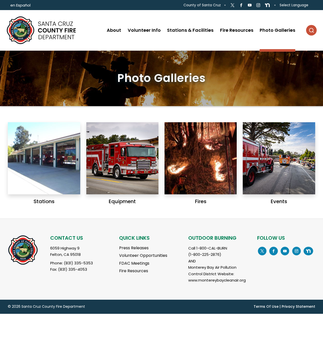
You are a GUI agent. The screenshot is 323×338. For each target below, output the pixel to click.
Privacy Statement (298, 306)
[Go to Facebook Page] (241, 5)
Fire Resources (133, 271)
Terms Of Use (266, 306)
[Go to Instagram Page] (258, 5)
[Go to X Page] (232, 5)
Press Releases (134, 248)
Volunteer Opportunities (143, 255)
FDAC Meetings (134, 263)
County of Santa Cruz (202, 5)
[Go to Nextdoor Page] (267, 5)
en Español (20, 5)
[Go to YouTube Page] (249, 5)
